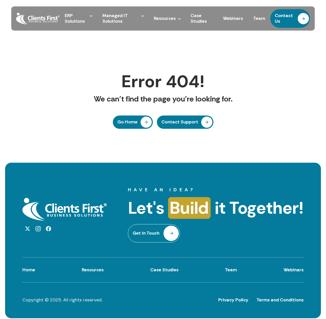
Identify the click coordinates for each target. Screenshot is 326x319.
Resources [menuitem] (165, 18)
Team (231, 270)
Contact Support (179, 122)
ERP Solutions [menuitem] (75, 18)
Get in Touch (146, 233)
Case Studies (164, 270)
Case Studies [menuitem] (199, 18)
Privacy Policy (233, 300)
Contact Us (284, 18)
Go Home (127, 122)
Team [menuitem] (259, 18)
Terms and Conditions (280, 300)
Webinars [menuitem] (233, 18)
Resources (93, 270)
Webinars (293, 270)
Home (28, 270)
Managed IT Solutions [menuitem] (115, 18)
